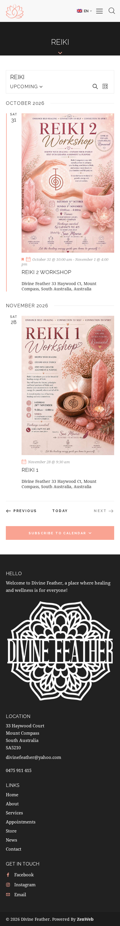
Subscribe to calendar (57, 533)
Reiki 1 (30, 470)
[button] (84, 11)
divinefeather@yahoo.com (33, 757)
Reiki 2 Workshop (46, 272)
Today (60, 511)
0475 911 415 (18, 770)
